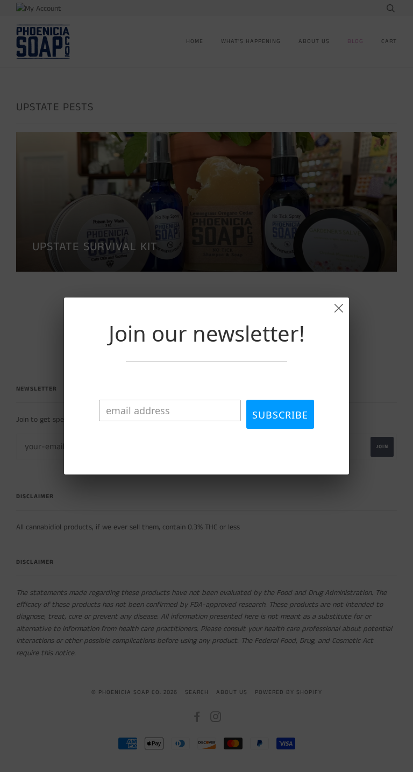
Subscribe (280, 414)
